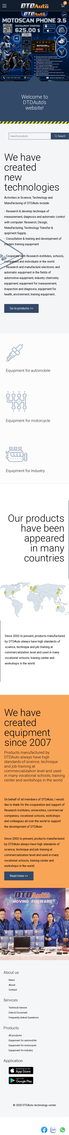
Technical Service (18, 1007)
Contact (13, 989)
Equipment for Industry (21, 1050)
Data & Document (18, 1012)
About (12, 985)
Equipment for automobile (22, 1040)
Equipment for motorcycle (22, 1045)
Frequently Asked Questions (24, 1017)
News (12, 980)
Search (61, 136)
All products (15, 1035)
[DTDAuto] (34, 5)
